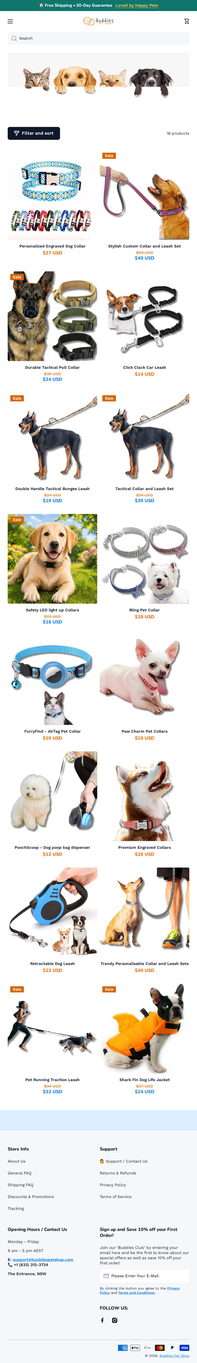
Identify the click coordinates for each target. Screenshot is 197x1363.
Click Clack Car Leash (144, 367)
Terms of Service (116, 1196)
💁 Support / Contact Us (123, 1161)
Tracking (16, 1208)
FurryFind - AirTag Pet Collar (52, 731)
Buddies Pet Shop (174, 1356)
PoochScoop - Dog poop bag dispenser (52, 847)
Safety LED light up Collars (52, 610)
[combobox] (98, 38)
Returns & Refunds (118, 1173)
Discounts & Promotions (31, 1196)
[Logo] (98, 21)
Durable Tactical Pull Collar (52, 367)
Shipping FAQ (21, 1185)
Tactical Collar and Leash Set (144, 488)
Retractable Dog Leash (52, 963)
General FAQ (20, 1173)
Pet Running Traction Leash (52, 1079)
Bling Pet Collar (144, 610)
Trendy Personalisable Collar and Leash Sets (145, 963)
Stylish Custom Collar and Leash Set (144, 246)
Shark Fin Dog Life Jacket (145, 1079)
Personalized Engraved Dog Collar (52, 246)
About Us (16, 1161)
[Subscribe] (182, 1275)
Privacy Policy (113, 1185)
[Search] (12, 38)
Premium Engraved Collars (144, 847)
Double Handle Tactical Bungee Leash (52, 488)
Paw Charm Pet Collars (145, 731)
